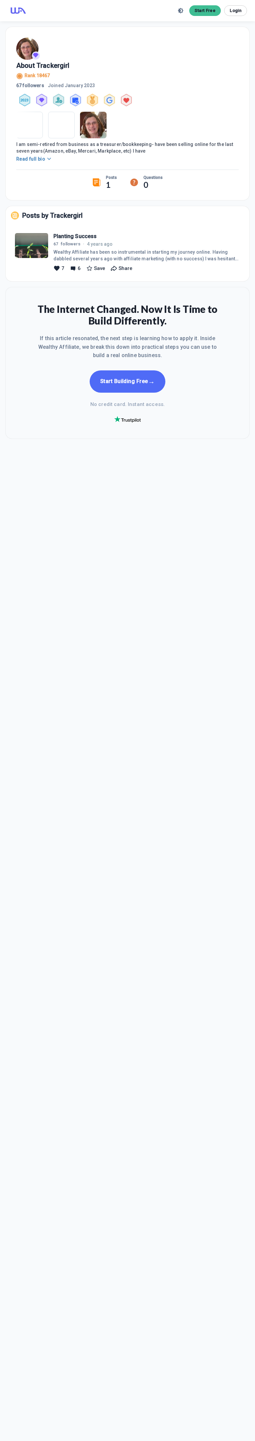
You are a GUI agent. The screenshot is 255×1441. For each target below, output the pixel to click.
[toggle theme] (180, 10)
